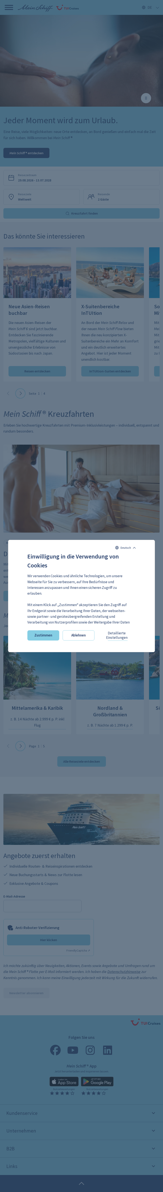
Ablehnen (78, 635)
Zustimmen (43, 635)
